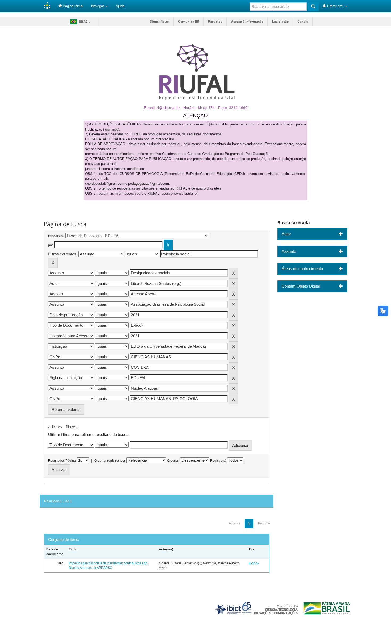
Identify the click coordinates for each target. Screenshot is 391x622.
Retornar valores (66, 409)
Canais (302, 21)
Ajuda (120, 6)
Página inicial (72, 6)
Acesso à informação (247, 21)
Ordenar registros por (109, 461)
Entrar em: (335, 6)
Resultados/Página (62, 461)
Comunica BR (188, 21)
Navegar (98, 6)
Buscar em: (56, 236)
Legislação (280, 21)
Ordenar (173, 461)
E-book (254, 563)
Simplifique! (159, 21)
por (50, 245)
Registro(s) (218, 461)
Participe (215, 21)
